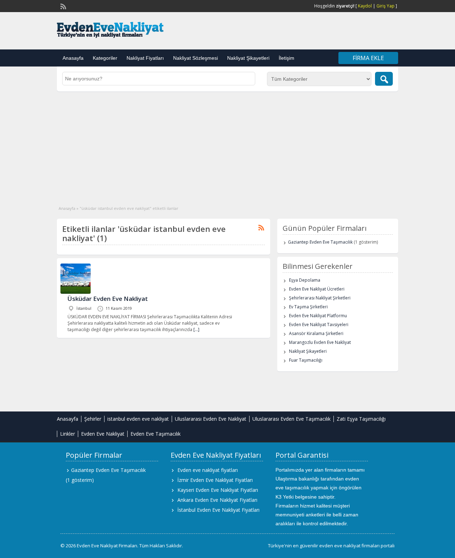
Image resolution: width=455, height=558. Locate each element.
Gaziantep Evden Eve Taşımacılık (320, 242)
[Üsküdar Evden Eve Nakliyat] (75, 292)
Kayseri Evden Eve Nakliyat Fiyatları (217, 490)
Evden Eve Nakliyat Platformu (318, 316)
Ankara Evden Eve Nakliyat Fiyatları (217, 499)
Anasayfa (73, 58)
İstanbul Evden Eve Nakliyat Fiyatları (218, 509)
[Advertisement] (227, 145)
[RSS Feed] (62, 6)
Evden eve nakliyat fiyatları (207, 470)
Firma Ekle (368, 58)
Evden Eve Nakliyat (102, 433)
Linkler (67, 433)
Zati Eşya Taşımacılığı (361, 418)
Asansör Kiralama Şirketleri (316, 333)
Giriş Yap (385, 6)
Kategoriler (105, 58)
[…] (196, 329)
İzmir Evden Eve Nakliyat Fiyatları (215, 480)
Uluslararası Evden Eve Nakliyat (210, 418)
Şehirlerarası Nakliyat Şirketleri (319, 298)
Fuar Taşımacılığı (305, 360)
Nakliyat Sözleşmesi (195, 58)
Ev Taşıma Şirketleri (308, 307)
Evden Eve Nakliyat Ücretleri (316, 289)
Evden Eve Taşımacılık (155, 433)
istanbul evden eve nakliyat (138, 418)
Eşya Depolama (304, 280)
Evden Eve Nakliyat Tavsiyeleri (318, 324)
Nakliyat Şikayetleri (248, 58)
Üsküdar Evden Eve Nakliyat (108, 298)
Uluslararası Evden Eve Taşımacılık (291, 418)
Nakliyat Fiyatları (145, 58)
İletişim (286, 58)
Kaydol (365, 6)
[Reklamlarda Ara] (384, 79)
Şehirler (92, 418)
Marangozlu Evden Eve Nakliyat (320, 342)
